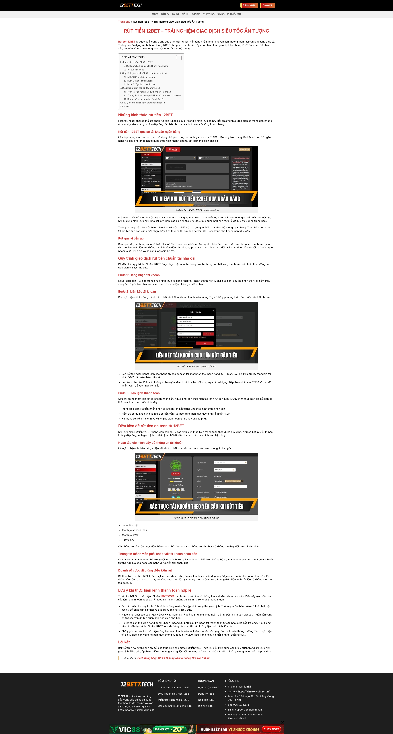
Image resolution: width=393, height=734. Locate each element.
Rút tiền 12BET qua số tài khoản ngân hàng (147, 66)
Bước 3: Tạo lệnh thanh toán (141, 84)
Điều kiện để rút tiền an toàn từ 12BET (141, 88)
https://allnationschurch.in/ (254, 691)
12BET (155, 14)
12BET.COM (167, 596)
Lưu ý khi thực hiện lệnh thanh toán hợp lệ (143, 102)
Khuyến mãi (234, 14)
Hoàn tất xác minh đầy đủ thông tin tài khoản (149, 92)
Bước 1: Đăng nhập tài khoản (141, 77)
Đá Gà (175, 14)
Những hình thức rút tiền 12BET (138, 62)
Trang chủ (124, 21)
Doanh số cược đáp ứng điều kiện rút (145, 99)
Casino (196, 14)
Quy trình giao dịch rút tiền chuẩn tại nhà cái (144, 73)
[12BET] (136, 5)
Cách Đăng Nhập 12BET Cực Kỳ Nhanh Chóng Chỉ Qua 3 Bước (173, 658)
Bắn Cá (165, 14)
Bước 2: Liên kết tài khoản (140, 81)
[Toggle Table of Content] (177, 57)
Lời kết (125, 106)
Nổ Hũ (185, 14)
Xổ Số (220, 14)
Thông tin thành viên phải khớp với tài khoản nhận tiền (154, 95)
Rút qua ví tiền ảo (135, 69)
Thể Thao (209, 14)
